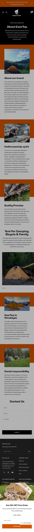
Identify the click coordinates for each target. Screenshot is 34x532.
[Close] (31, 485)
